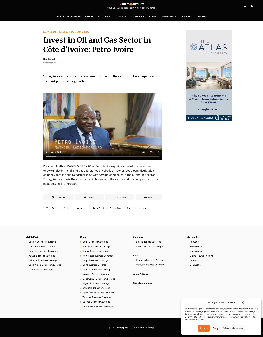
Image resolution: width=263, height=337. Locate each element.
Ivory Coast (98, 208)
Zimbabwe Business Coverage (97, 306)
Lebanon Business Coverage (43, 260)
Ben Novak (49, 59)
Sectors (103, 16)
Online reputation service (202, 255)
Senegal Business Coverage (96, 288)
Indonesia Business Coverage (150, 260)
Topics (119, 16)
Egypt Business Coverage (95, 241)
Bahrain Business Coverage (42, 241)
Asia (135, 255)
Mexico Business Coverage (149, 246)
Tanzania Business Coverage (96, 297)
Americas (138, 237)
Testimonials (196, 246)
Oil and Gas (115, 208)
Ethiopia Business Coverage (96, 246)
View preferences (233, 328)
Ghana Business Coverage (95, 251)
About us (194, 241)
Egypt (66, 208)
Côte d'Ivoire (52, 208)
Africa (82, 237)
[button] (242, 302)
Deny (216, 328)
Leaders (185, 16)
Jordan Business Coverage (42, 246)
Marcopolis (193, 237)
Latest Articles (140, 274)
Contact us (195, 264)
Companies (167, 16)
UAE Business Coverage (41, 269)
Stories (202, 16)
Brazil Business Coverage (148, 241)
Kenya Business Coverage (95, 260)
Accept (204, 328)
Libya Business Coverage (95, 264)
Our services (196, 251)
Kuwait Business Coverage (42, 255)
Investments (81, 208)
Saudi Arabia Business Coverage (45, 264)
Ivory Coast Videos (78, 31)
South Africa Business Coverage (98, 292)
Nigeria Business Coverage (95, 283)
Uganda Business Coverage (96, 301)
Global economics (142, 283)
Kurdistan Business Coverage (43, 251)
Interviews (137, 16)
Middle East (32, 237)
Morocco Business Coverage (96, 274)
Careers (194, 260)
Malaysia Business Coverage (150, 264)
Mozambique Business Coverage (98, 278)
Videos (152, 16)
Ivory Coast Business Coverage (75, 16)
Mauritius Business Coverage (96, 269)
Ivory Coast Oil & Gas (55, 31)
